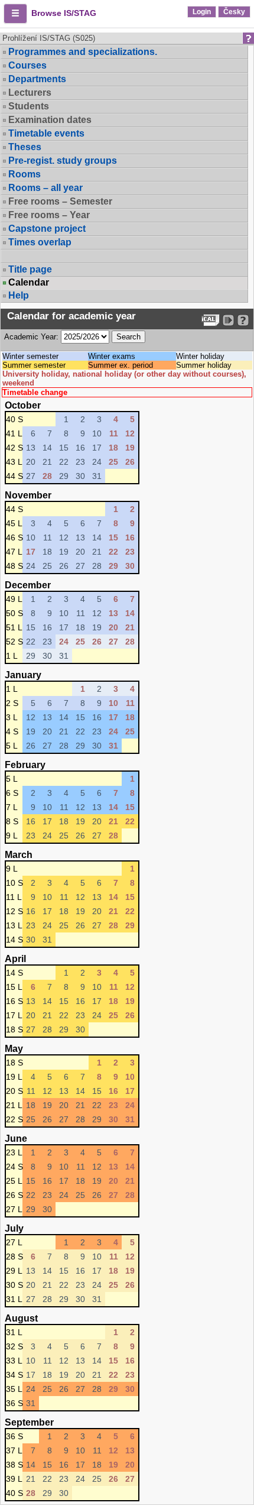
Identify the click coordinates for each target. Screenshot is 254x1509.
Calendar (28, 282)
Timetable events (46, 133)
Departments (37, 79)
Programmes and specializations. (82, 52)
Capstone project (47, 229)
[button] (15, 14)
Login (202, 12)
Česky (234, 12)
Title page (30, 269)
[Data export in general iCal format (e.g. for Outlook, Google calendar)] (210, 320)
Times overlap (39, 242)
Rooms (24, 174)
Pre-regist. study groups (62, 161)
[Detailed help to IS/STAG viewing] (243, 320)
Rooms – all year (45, 188)
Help (18, 295)
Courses (27, 65)
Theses (24, 147)
